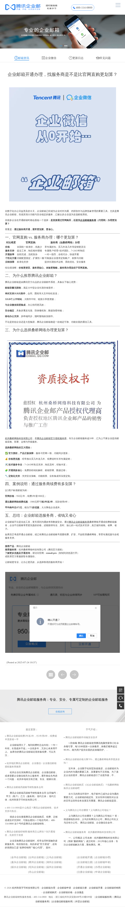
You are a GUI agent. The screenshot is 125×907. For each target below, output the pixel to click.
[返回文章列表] (50, 674)
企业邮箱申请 (102, 862)
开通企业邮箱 (85, 867)
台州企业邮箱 (36, 857)
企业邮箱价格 (65, 892)
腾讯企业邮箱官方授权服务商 (52, 438)
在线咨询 (60, 711)
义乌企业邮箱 (54, 857)
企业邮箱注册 (85, 862)
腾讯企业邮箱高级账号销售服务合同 (25, 787)
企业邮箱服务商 (88, 220)
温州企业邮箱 (54, 867)
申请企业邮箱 (102, 872)
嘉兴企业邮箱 (18, 862)
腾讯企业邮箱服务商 (79, 522)
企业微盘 (79, 892)
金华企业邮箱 (18, 857)
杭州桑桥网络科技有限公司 (18, 438)
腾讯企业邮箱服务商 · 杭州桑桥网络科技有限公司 (90, 832)
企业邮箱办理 (102, 857)
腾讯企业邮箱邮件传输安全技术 (81, 737)
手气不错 (91, 729)
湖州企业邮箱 (54, 862)
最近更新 (30, 729)
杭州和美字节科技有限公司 (25, 888)
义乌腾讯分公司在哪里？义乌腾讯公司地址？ (88, 810)
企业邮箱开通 (85, 857)
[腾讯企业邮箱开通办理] (36, 7)
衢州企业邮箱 (36, 862)
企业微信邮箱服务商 (62, 901)
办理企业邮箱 (102, 867)
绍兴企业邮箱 (36, 867)
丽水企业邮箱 (18, 867)
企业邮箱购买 (50, 892)
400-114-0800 (84, 7)
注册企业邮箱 (85, 872)
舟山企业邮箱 (36, 872)
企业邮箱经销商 (113, 888)
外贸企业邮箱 (82, 901)
